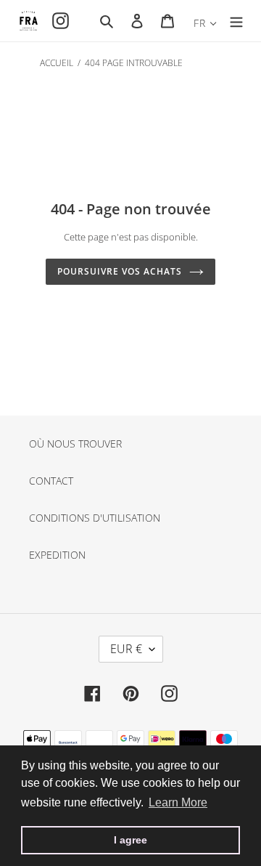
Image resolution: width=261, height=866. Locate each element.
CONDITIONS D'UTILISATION (94, 518)
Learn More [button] (178, 802)
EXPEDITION (57, 555)
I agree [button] (130, 840)
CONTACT (51, 480)
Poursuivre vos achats (119, 271)
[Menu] (236, 20)
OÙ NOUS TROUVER (75, 443)
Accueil (56, 63)
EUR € (126, 649)
